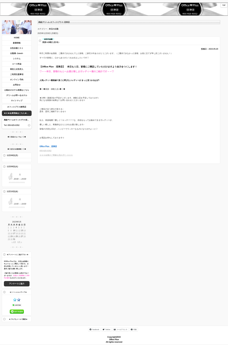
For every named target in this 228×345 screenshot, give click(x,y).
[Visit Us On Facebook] (19, 301)
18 (17, 233)
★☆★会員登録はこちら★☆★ (17, 113)
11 (17, 230)
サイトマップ (16, 101)
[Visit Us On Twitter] (15, 301)
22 (9, 236)
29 (9, 239)
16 (11, 233)
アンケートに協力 (16, 284)
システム (17, 59)
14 (25, 230)
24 (14, 236)
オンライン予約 (16, 80)
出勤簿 (16, 53)
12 (19, 230)
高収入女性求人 (16, 69)
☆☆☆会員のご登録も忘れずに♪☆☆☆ (56, 155)
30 (11, 239)
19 (19, 233)
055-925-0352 (45, 151)
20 (22, 233)
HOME (17, 38)
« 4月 (14, 242)
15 (9, 233)
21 (25, 233)
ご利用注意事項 (16, 74)
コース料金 (16, 64)
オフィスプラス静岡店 (16, 107)
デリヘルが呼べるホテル (16, 95)
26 (19, 236)
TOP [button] (224, 5)
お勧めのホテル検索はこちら (16, 90)
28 (25, 236)
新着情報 (17, 43)
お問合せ (17, 85)
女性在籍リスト (16, 48)
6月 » (19, 242)
